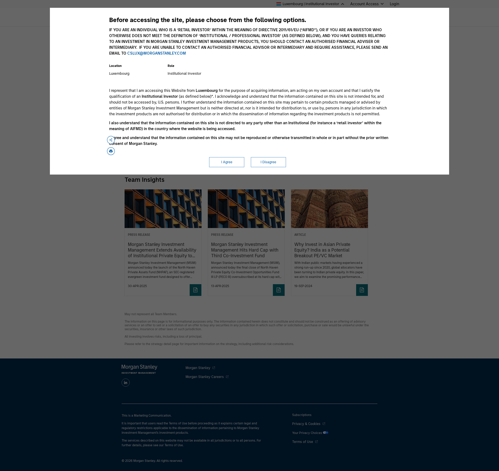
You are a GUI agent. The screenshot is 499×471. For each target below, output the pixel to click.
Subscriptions (301, 415)
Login (394, 4)
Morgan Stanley (198, 368)
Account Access (364, 4)
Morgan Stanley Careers (205, 377)
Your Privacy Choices (307, 433)
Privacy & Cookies (306, 424)
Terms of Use (302, 442)
